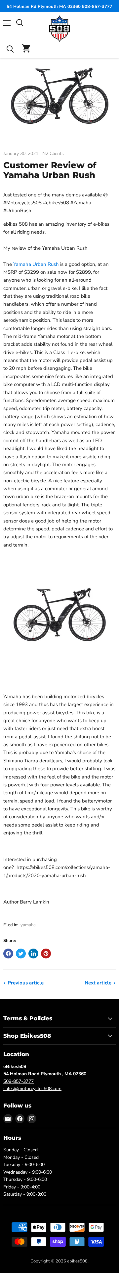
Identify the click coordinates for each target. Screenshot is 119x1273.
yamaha (28, 925)
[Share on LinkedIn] (33, 953)
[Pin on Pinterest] (46, 953)
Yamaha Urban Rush (36, 264)
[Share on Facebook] (8, 953)
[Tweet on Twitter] (21, 953)
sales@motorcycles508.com (32, 1088)
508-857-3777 (18, 1081)
